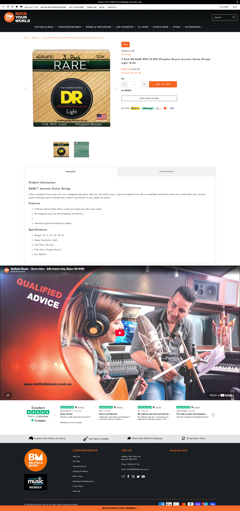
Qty (122, 78)
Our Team (76, 461)
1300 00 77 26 (31, 7)
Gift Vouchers (76, 7)
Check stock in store (149, 98)
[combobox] (224, 17)
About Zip (76, 491)
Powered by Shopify (70, 504)
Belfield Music (36, 504)
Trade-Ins (92, 7)
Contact (112, 7)
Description (71, 171)
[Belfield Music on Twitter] (17, 7)
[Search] (233, 17)
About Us (76, 456)
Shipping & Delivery (80, 471)
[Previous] (26, 89)
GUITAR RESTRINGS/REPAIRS (53, 7)
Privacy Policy (78, 486)
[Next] (116, 89)
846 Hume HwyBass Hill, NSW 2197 (131, 458)
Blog (102, 7)
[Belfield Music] (17, 17)
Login (225, 7)
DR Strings (126, 54)
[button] (120, 508)
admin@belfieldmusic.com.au (138, 469)
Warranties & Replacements (83, 481)
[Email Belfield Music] (3, 7)
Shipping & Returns (166, 171)
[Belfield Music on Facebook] (8, 7)
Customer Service (79, 466)
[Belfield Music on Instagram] (12, 7)
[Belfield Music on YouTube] (21, 7)
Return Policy (78, 476)
